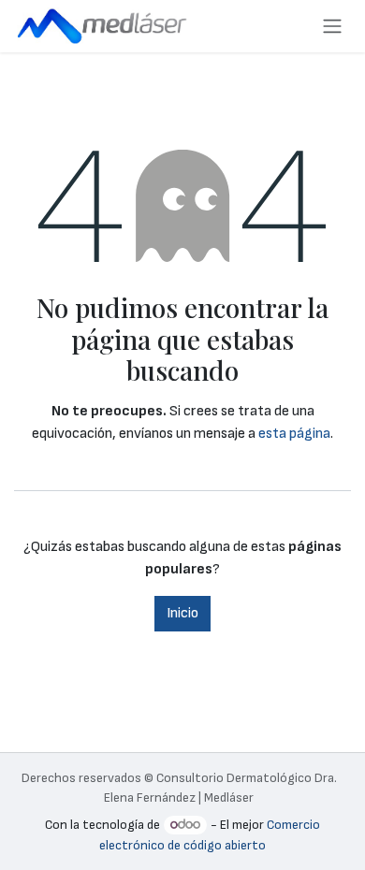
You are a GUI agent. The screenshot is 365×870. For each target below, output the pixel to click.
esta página (294, 433)
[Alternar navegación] (332, 26)
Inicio (182, 613)
